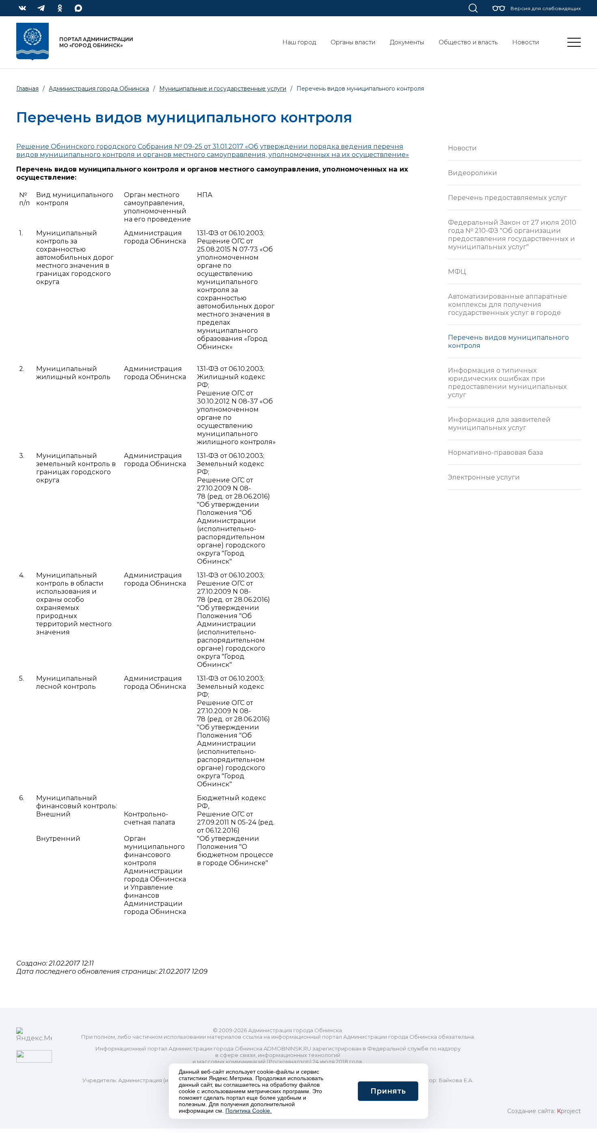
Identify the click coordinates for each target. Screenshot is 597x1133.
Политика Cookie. (248, 1110)
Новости (462, 148)
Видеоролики (472, 173)
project (569, 1111)
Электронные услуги (484, 477)
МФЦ (457, 271)
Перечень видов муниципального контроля (508, 341)
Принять (388, 1091)
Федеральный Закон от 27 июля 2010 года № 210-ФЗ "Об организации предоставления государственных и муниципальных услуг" (512, 234)
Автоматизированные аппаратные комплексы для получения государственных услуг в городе (507, 304)
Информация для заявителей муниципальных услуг (499, 423)
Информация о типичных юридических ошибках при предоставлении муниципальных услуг (507, 382)
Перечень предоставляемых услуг (507, 197)
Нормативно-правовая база (495, 452)
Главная (27, 88)
